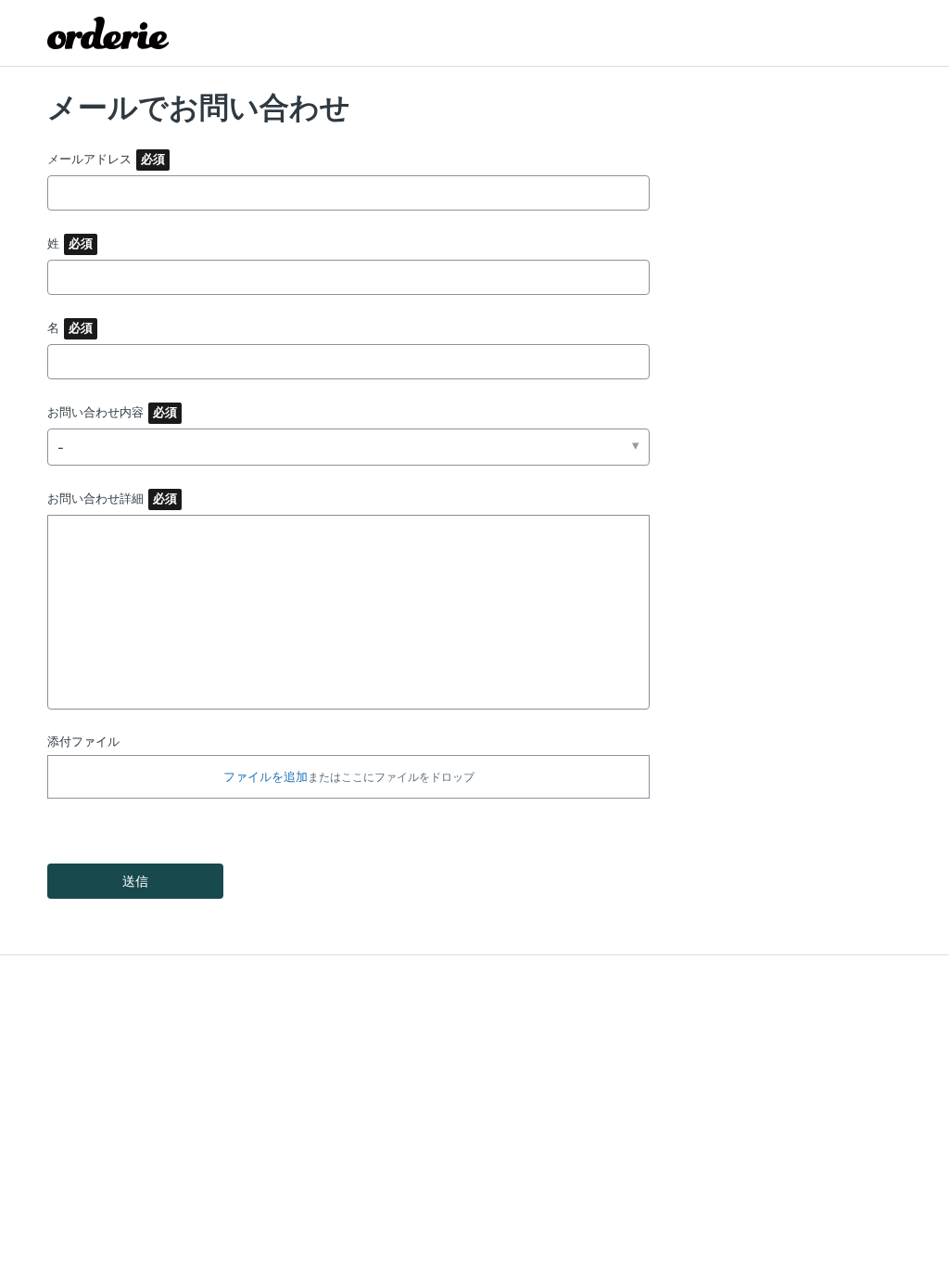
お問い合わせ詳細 (95, 498)
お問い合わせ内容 (95, 411)
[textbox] (348, 612)
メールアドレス (89, 158)
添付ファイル (83, 741)
